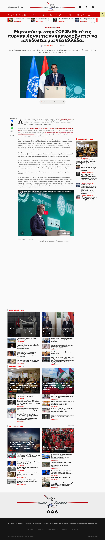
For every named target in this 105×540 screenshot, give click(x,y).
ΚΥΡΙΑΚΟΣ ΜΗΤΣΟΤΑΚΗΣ (62, 241)
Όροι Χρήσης (41, 529)
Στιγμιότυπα (83, 15)
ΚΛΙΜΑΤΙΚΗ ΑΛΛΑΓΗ (49, 241)
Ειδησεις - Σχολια (50, 27)
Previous (8, 20)
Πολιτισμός (64, 15)
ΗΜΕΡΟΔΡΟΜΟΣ (49, 45)
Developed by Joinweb (92, 536)
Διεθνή (46, 15)
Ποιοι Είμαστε (30, 529)
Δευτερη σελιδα (16, 426)
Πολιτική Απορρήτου (52, 529)
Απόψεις (19, 15)
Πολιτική (29, 15)
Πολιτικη (57, 27)
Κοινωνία (55, 15)
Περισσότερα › (94, 23)
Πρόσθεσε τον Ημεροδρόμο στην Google (53, 101)
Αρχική (11, 15)
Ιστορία (73, 15)
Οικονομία (38, 15)
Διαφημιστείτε (75, 529)
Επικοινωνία (64, 529)
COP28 (41, 241)
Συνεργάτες (93, 15)
